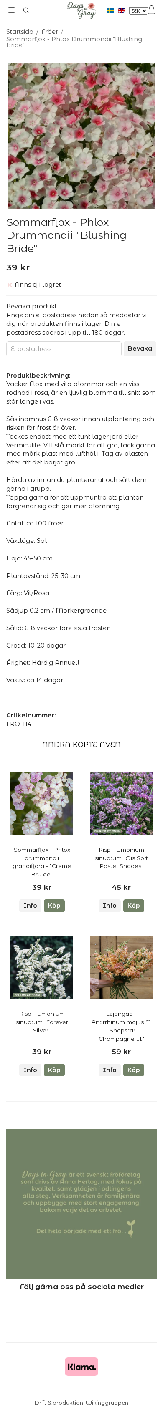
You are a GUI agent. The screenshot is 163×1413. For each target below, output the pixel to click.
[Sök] (26, 10)
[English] (123, 10)
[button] (54, 905)
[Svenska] (112, 10)
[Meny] (11, 9)
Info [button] (30, 905)
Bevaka (140, 348)
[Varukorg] (151, 9)
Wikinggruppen (107, 1402)
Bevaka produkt (31, 306)
